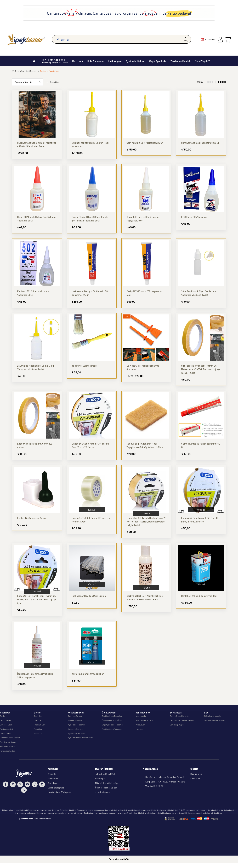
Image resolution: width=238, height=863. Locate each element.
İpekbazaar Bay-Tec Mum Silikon (89, 595)
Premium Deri (39, 725)
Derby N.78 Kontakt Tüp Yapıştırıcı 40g (144, 293)
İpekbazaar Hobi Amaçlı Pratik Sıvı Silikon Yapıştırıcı (35, 675)
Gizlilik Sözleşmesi (56, 787)
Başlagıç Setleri (6, 729)
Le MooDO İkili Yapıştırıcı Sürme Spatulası (142, 367)
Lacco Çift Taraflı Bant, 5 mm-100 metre (34, 445)
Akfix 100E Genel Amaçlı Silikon (88, 673)
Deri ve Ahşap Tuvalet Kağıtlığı (182, 720)
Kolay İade (195, 778)
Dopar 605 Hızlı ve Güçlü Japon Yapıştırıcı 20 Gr (142, 218)
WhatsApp (100, 778)
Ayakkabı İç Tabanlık (76, 725)
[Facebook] (5, 784)
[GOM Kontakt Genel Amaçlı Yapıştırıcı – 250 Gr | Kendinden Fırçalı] (37, 114)
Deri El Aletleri (5, 720)
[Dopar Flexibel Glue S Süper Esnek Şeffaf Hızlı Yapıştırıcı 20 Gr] (92, 189)
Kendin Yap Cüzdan (7, 746)
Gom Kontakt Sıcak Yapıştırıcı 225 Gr (200, 142)
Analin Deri (38, 716)
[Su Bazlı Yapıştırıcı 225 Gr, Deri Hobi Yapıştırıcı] (92, 114)
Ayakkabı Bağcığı (75, 720)
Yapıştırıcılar (141, 716)
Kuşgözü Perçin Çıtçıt (144, 720)
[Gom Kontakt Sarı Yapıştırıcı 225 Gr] (146, 114)
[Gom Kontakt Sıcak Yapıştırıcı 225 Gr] (201, 114)
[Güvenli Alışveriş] (192, 819)
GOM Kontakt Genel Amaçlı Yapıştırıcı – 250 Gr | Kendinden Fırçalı (36, 144)
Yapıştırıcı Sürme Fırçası (84, 365)
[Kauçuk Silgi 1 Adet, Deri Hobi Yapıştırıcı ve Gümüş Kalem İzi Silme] (146, 415)
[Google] (24, 790)
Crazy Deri (38, 720)
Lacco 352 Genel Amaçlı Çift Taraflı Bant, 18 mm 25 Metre (199, 519)
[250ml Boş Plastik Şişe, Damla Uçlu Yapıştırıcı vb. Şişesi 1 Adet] (37, 337)
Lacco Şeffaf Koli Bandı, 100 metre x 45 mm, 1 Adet (91, 519)
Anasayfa (52, 774)
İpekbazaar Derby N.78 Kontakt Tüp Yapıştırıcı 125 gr (90, 293)
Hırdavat (139, 729)
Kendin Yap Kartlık (7, 751)
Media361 (124, 859)
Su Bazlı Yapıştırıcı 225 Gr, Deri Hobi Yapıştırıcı (90, 144)
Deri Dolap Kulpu (176, 725)
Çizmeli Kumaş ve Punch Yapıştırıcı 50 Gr (200, 445)
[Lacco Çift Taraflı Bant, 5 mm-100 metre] (37, 415)
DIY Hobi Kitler (6, 725)
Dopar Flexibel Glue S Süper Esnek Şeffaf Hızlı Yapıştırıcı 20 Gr (90, 218)
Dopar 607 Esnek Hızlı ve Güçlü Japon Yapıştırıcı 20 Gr (36, 218)
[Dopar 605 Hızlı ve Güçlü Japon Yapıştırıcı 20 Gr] (146, 189)
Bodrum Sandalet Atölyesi (214, 720)
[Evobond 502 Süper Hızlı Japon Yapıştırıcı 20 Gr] (37, 263)
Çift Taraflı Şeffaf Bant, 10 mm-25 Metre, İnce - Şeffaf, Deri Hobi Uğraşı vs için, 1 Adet (200, 369)
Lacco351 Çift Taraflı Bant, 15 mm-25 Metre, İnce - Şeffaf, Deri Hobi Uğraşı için (36, 599)
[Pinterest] (42, 784)
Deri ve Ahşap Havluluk (179, 716)
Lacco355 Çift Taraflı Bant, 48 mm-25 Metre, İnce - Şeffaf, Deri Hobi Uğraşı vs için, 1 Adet (146, 521)
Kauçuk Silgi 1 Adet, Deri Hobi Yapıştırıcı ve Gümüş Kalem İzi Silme (144, 445)
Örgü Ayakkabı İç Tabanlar (112, 725)
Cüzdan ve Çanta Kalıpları (10, 737)
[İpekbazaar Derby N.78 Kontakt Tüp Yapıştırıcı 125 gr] (92, 263)
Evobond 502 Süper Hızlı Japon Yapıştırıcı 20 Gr (33, 293)
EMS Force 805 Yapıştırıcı (194, 216)
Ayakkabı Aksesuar (76, 729)
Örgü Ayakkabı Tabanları (112, 716)
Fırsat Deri (38, 729)
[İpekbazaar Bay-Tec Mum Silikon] (92, 567)
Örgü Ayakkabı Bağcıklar (112, 729)
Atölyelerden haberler (212, 716)
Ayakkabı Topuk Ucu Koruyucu (80, 737)
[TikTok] (35, 784)
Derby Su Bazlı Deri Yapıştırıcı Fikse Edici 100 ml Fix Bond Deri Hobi (144, 597)
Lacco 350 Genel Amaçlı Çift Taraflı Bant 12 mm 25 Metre (90, 445)
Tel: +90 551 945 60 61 (105, 774)
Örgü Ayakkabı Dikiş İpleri (112, 720)
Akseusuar (140, 725)
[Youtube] (27, 784)
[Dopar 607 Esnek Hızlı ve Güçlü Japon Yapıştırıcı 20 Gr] (37, 189)
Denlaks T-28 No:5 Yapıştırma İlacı (199, 595)
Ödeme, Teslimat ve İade (106, 787)
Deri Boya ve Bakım (8, 742)
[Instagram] (20, 784)
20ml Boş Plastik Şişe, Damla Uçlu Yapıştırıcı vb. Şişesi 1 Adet (198, 293)
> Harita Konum (102, 792)
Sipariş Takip (196, 774)
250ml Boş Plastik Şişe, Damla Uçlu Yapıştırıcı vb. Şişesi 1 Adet (35, 367)
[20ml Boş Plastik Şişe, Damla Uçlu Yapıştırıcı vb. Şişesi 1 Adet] (201, 263)
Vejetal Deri (38, 733)
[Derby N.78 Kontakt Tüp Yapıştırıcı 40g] (146, 263)
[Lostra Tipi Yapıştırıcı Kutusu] (37, 490)
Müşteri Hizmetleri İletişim (107, 783)
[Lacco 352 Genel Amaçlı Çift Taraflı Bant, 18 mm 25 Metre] (201, 490)
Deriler (2, 716)
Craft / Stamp (5, 733)
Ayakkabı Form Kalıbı (76, 733)
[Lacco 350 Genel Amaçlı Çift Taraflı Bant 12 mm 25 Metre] (92, 415)
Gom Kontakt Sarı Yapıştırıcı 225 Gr (144, 142)
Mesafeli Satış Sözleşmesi (59, 792)
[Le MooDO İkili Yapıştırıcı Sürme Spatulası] (146, 337)
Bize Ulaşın (52, 783)
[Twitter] (13, 784)
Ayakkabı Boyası (75, 716)
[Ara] (186, 39)
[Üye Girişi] (220, 39)
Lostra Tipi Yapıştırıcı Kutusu (32, 517)
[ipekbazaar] (26, 39)
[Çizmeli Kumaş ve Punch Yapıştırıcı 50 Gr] (201, 415)
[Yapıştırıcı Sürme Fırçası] (92, 337)
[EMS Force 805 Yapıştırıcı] (201, 189)
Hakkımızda (53, 778)
